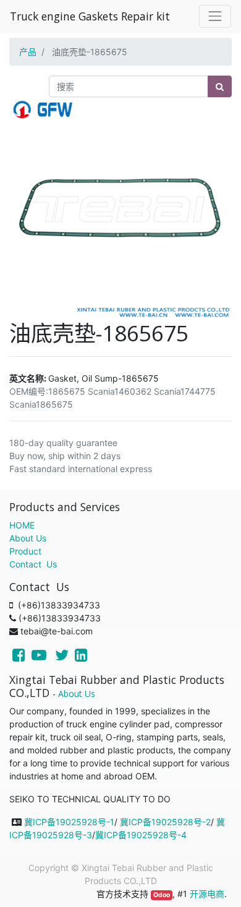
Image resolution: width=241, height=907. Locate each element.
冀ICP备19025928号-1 (69, 822)
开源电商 (207, 893)
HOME (22, 525)
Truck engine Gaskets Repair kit (90, 16)
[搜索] (220, 86)
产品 (27, 51)
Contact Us (33, 564)
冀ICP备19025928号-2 (165, 822)
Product (25, 551)
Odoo (161, 895)
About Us (27, 538)
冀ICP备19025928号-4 (141, 835)
